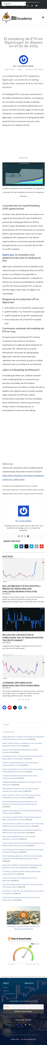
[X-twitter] (28, 6)
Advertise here (23, 158)
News (36, 69)
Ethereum (29, 69)
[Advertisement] (23, 437)
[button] (43, 17)
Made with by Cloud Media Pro (23, 1039)
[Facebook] (22, 536)
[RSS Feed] (25, 708)
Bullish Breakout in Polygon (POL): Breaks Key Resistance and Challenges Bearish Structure (21, 589)
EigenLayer (8, 254)
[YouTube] (10, 708)
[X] (15, 708)
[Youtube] (36, 6)
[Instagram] (32, 6)
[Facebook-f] (17, 1024)
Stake (41, 69)
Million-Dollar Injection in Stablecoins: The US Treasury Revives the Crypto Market (22, 637)
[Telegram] (28, 536)
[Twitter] (25, 536)
